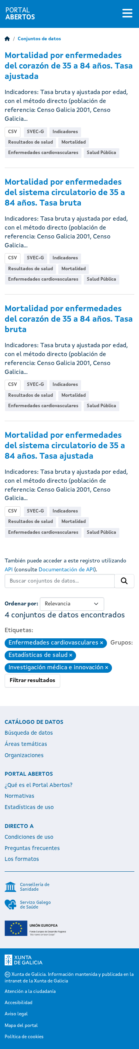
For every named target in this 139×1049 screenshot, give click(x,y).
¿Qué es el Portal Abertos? (39, 785)
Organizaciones (24, 755)
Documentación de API (66, 569)
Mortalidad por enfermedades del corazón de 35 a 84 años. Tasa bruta (69, 319)
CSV (12, 132)
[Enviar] (124, 581)
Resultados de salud (30, 142)
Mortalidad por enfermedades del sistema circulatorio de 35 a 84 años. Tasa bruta (65, 192)
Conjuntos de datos (39, 39)
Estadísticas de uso (29, 807)
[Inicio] (7, 39)
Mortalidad (73, 142)
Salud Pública (101, 153)
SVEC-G (35, 132)
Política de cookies (24, 1037)
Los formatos (22, 859)
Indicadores (65, 132)
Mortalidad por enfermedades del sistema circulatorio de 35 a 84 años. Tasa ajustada (65, 446)
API (9, 569)
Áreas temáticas (26, 744)
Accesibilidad (18, 1003)
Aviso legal (16, 1014)
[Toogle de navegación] (127, 14)
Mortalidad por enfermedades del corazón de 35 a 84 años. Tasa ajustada (69, 66)
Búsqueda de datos (29, 733)
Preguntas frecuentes (32, 848)
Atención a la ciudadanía (30, 991)
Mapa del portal (21, 1025)
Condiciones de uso (29, 837)
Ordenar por (21, 604)
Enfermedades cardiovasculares (43, 153)
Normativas (19, 796)
